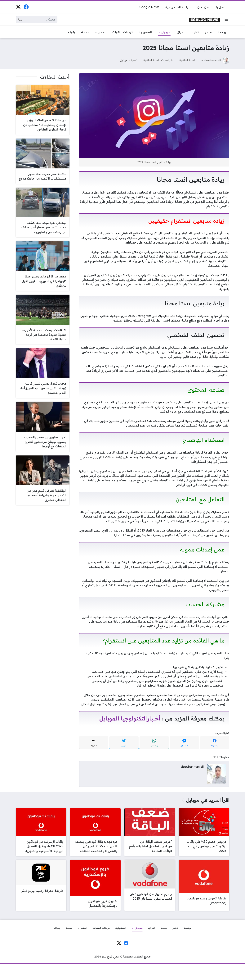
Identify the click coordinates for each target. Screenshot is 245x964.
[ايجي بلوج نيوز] (204, 19)
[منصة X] (18, 6)
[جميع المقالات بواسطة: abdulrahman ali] (216, 773)
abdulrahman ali (211, 60)
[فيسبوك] (26, 6)
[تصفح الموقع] (226, 19)
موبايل (123, 60)
